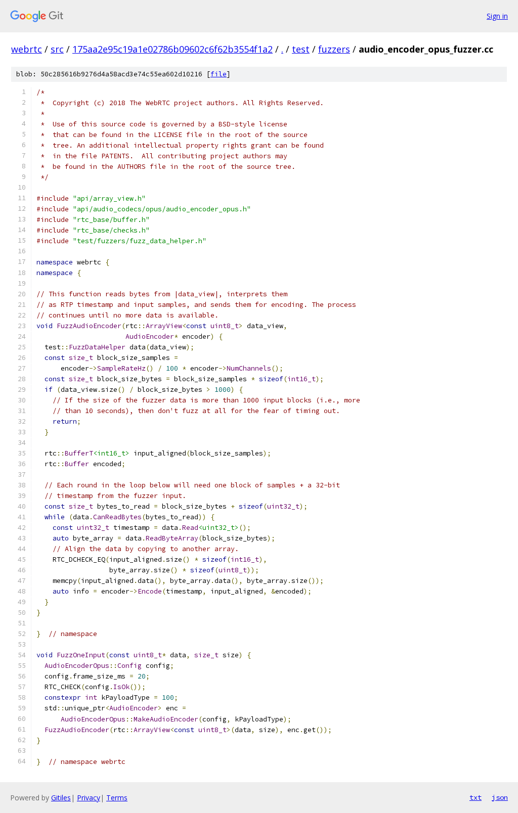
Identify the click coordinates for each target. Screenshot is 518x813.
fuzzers (334, 49)
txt (475, 797)
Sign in (497, 16)
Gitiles (61, 797)
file (218, 74)
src (57, 49)
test (301, 49)
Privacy (88, 797)
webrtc (26, 49)
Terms (116, 797)
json (500, 797)
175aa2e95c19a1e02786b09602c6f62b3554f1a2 (172, 49)
